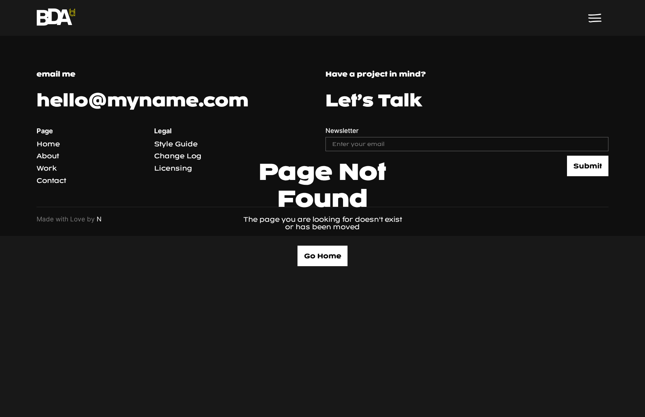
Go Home (322, 256)
